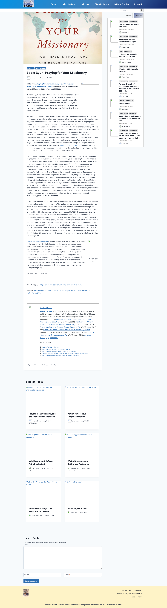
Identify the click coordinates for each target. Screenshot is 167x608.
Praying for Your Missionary (70, 145)
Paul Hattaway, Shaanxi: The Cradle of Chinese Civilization (60, 355)
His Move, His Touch (77, 508)
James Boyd (125, 32)
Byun (29, 365)
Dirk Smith (125, 96)
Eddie (36, 365)
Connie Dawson (127, 62)
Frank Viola (125, 77)
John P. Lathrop (46, 311)
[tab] (128, 15)
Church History (102, 4)
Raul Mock (35, 468)
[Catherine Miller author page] (30, 515)
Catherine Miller (37, 515)
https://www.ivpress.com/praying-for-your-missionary (61, 285)
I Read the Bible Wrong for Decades (128, 70)
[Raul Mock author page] (30, 468)
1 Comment (32, 471)
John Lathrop (34, 78)
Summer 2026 (133, 21)
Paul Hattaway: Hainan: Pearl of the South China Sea (59, 351)
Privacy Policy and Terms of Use (129, 594)
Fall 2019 (30, 68)
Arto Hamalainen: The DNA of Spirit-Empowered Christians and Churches (65, 353)
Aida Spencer (126, 126)
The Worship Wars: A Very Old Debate (129, 25)
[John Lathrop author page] (28, 78)
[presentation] (43, 397)
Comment (27, 545)
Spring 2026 (132, 113)
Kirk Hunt (74, 512)
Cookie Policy (137, 597)
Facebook (54, 338)
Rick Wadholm (75, 468)
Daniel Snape (75, 421)
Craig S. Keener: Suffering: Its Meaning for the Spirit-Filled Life (130, 118)
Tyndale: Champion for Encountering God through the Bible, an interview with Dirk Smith (129, 87)
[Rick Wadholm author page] (69, 468)
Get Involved (126, 590)
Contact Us (138, 590)
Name (27, 575)
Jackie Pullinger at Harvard (51, 347)
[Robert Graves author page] (30, 421)
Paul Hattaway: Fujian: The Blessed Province (56, 349)
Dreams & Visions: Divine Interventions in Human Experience (66, 330)
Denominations (124, 103)
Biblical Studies (121, 4)
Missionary (44, 365)
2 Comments (33, 423)
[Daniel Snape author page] (69, 421)
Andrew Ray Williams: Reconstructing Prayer (127, 40)
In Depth (138, 4)
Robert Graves (36, 421)
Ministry (85, 4)
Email (67, 575)
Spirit (53, 4)
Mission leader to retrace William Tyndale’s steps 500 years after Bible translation (129, 135)
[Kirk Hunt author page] (69, 512)
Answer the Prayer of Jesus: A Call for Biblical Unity (60, 327)
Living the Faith (69, 4)
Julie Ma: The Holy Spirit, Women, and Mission (128, 55)
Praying (53, 365)
